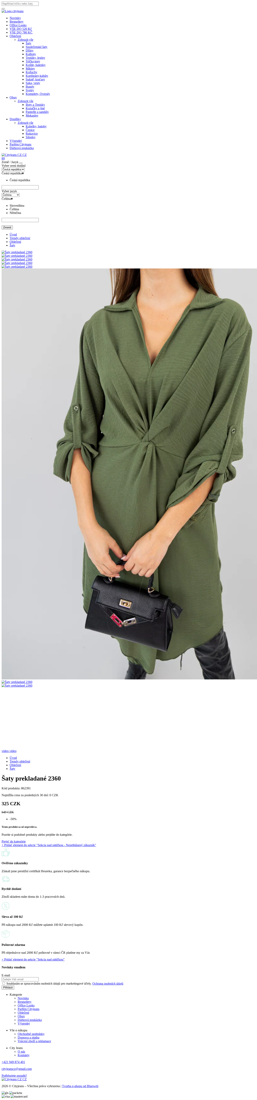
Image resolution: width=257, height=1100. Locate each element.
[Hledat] (3, 8)
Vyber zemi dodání (13, 165)
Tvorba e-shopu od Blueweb (80, 1086)
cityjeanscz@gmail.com (17, 1069)
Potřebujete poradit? (14, 1075)
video (5, 751)
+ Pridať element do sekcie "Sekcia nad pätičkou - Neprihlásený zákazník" (49, 845)
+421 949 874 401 (13, 1062)
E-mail (6, 975)
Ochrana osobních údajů (107, 983)
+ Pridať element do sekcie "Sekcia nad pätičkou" (33, 959)
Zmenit (7, 227)
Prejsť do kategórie (14, 841)
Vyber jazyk (9, 191)
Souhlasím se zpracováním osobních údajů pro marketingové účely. (64, 983)
